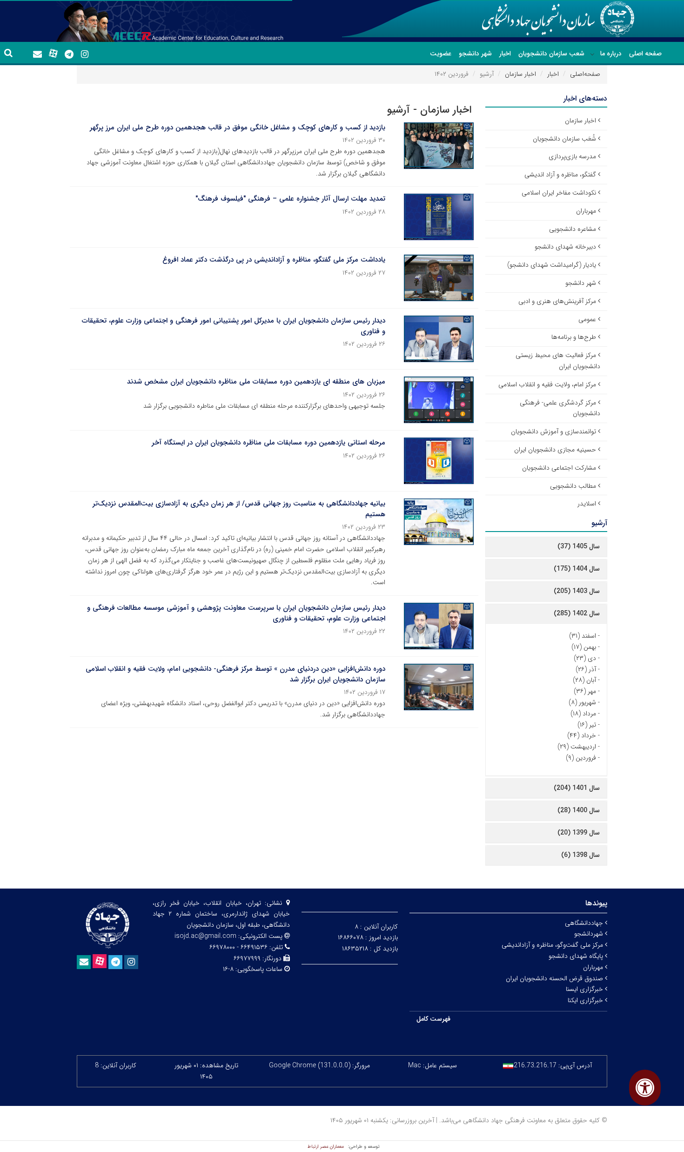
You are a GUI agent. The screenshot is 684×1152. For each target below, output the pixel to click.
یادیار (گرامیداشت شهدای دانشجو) (551, 265)
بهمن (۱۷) (583, 647)
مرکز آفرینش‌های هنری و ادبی (557, 301)
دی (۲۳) (585, 658)
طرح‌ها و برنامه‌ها (573, 337)
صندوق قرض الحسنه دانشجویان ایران (555, 978)
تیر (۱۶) (586, 725)
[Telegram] (69, 54)
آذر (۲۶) (586, 669)
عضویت (440, 53)
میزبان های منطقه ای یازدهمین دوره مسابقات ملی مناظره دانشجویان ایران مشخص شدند (256, 381)
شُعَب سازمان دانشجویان (564, 139)
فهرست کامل (433, 1019)
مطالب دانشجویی (573, 486)
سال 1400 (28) (578, 810)
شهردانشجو (589, 934)
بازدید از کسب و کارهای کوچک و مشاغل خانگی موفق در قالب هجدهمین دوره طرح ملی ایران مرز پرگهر (237, 127)
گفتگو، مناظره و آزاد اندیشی (560, 174)
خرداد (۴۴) (581, 735)
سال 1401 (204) (577, 788)
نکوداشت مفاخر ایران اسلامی (559, 193)
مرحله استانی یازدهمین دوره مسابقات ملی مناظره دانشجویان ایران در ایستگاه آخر (268, 442)
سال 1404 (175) (577, 569)
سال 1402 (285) (577, 613)
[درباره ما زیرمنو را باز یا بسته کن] (592, 54)
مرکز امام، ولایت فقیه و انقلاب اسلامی (547, 384)
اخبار (505, 53)
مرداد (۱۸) (583, 713)
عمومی (587, 319)
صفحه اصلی (645, 53)
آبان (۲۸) (584, 680)
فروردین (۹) (581, 758)
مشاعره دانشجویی (572, 229)
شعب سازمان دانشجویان (551, 53)
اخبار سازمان (520, 74)
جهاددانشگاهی (585, 923)
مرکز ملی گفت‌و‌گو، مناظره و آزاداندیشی (553, 945)
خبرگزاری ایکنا (586, 1000)
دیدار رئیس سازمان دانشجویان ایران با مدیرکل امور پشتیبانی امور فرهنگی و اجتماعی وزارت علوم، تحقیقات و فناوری (233, 326)
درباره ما (611, 53)
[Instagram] (85, 54)
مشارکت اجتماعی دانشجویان (559, 468)
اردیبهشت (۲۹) (576, 746)
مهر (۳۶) (585, 691)
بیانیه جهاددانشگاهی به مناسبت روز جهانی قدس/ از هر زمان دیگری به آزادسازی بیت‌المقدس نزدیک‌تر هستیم (239, 509)
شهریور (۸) (582, 702)
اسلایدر (586, 504)
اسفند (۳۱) (582, 636)
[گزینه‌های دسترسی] (645, 1087)
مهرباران (586, 211)
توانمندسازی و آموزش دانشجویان (553, 431)
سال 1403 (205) (577, 591)
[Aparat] (53, 54)
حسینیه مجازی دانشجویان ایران (555, 450)
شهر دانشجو (475, 53)
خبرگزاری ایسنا (585, 989)
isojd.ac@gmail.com (205, 936)
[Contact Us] (37, 54)
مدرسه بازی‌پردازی (572, 156)
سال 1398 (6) (580, 855)
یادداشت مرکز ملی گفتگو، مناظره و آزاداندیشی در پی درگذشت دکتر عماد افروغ (273, 259)
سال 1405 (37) (578, 546)
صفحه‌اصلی (585, 74)
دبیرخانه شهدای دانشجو (565, 247)
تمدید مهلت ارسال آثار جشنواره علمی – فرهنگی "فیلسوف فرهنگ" (290, 198)
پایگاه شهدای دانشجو (577, 956)
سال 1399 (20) (578, 833)
